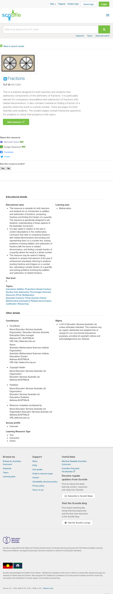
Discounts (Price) (14, 294)
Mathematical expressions (18, 300)
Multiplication (28, 294)
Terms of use (38, 489)
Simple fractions (43, 289)
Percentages (36, 291)
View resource (14, 121)
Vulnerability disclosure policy (45, 481)
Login (104, 4)
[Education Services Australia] (11, 542)
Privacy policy (38, 485)
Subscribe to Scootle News (80, 495)
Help (52, 3)
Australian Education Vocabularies (70, 470)
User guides (37, 469)
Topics (89, 35)
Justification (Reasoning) (17, 303)
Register (61, 3)
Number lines (12, 291)
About (34, 461)
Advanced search (102, 35)
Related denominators (41, 300)
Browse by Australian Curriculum (12, 463)
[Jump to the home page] (11, 15)
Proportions (30, 289)
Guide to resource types (42, 473)
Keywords (80, 35)
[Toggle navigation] (108, 15)
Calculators (11, 289)
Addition (20, 289)
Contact (35, 477)
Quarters (35, 297)
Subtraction (24, 291)
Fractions (16, 78)
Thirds (28, 297)
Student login (73, 3)
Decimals (46, 291)
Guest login (88, 4)
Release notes (48, 588)
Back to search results (14, 46)
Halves (43, 297)
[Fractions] (18, 74)
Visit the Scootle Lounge (78, 522)
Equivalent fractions (15, 297)
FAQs (34, 465)
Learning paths (9, 476)
